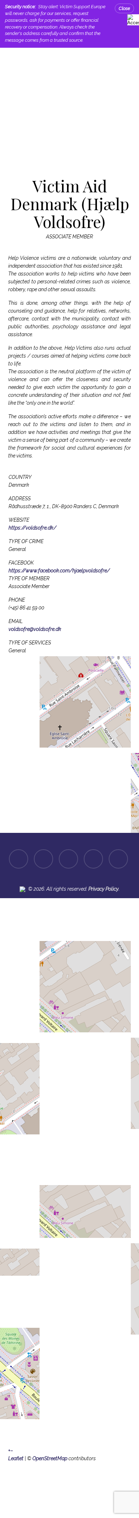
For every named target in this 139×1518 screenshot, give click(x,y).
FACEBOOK (21, 563)
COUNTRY (20, 477)
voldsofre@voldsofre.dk (35, 629)
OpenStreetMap (49, 1458)
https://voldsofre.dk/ (32, 528)
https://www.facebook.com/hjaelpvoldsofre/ (59, 570)
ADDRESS (20, 498)
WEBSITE (19, 520)
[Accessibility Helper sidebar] (131, 18)
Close (124, 8)
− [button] (11, 1450)
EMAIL (16, 621)
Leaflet (16, 1458)
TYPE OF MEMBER (29, 578)
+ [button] (9, 1450)
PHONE (17, 600)
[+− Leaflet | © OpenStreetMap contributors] (69, 739)
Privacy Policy (103, 889)
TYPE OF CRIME (26, 541)
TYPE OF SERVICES (30, 643)
